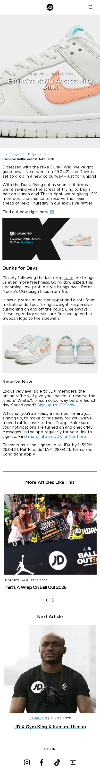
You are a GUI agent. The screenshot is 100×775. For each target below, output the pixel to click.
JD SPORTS (38, 718)
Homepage (10, 154)
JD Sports (35, 74)
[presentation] (47, 597)
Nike (68, 278)
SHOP (50, 749)
